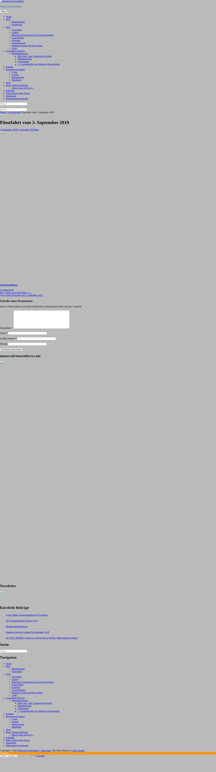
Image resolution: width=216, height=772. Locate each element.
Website (3, 344)
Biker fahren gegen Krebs (18, 93)
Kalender (16, 40)
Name (3, 333)
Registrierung (18, 77)
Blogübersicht (18, 22)
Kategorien (17, 24)
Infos (8, 27)
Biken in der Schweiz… (23, 88)
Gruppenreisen (18, 43)
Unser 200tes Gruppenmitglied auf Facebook (27, 615)
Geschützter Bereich (15, 51)
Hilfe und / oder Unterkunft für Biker (35, 56)
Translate (40, 756)
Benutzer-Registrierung (16, 626)
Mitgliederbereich (20, 53)
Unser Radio (18, 38)
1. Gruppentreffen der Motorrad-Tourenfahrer (39, 64)
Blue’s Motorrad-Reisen (17, 85)
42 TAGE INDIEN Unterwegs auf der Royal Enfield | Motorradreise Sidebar (41, 638)
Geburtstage (23, 61)
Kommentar (6, 328)
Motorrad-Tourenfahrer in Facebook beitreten (33, 35)
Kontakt (9, 67)
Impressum (11, 96)
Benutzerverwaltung (15, 69)
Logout (15, 75)
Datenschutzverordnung (17, 98)
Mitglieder (16, 80)
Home (9, 16)
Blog (8, 19)
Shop (8, 82)
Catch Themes (77, 750)
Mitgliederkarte (25, 59)
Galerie (15, 32)
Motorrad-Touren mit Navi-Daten (27, 45)
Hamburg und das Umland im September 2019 (27, 632)
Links (14, 48)
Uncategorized (14, 112)
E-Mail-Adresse (8, 338)
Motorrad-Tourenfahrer (10, 6)
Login (14, 72)
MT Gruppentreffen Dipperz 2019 (22, 621)
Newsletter (17, 30)
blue (37, 129)
